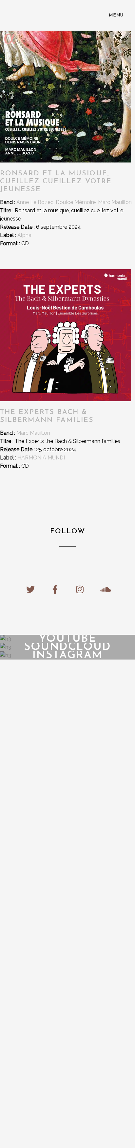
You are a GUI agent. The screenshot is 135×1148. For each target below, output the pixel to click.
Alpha (24, 235)
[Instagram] (79, 589)
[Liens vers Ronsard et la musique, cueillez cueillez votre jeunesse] (65, 161)
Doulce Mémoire (76, 202)
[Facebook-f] (55, 589)
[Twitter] (30, 589)
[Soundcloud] (104, 589)
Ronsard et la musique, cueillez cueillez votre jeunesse (56, 181)
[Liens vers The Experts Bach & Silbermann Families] (65, 399)
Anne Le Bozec (34, 202)
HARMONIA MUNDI (41, 458)
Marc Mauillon (115, 202)
